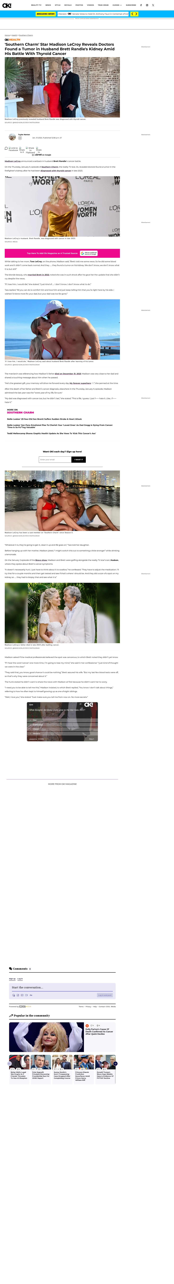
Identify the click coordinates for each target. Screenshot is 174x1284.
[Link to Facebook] (141, 5)
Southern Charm (26, 35)
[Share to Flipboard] (30, 148)
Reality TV (36, 5)
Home (7, 35)
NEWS (48, 5)
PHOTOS (79, 5)
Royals (67, 5)
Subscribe (131, 5)
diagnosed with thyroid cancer (56, 171)
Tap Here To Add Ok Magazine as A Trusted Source (52, 253)
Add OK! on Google (43, 155)
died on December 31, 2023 (68, 374)
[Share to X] (22, 148)
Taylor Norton (24, 135)
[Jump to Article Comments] (6, 148)
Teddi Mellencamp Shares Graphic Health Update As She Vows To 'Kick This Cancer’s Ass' (51, 433)
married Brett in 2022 (38, 275)
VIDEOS (90, 5)
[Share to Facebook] (13, 148)
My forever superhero (80, 383)
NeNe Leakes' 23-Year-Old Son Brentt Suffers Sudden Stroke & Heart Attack (44, 419)
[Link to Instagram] (147, 5)
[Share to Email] (39, 148)
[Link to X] (153, 5)
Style (57, 5)
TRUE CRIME (103, 5)
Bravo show (41, 560)
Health (14, 35)
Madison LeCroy (13, 161)
